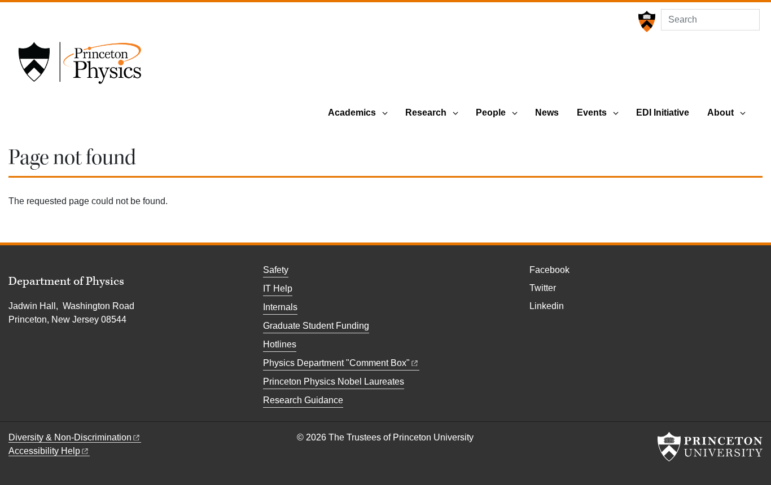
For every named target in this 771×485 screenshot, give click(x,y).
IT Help (277, 288)
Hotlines (279, 344)
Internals (280, 307)
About (720, 112)
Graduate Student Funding (316, 325)
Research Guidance (303, 400)
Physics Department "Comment (336, 363)
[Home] (79, 66)
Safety (275, 270)
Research (425, 112)
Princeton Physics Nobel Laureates (333, 381)
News (547, 112)
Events (592, 112)
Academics (352, 112)
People (491, 112)
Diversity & (70, 437)
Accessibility (44, 451)
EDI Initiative (662, 112)
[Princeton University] (645, 21)
